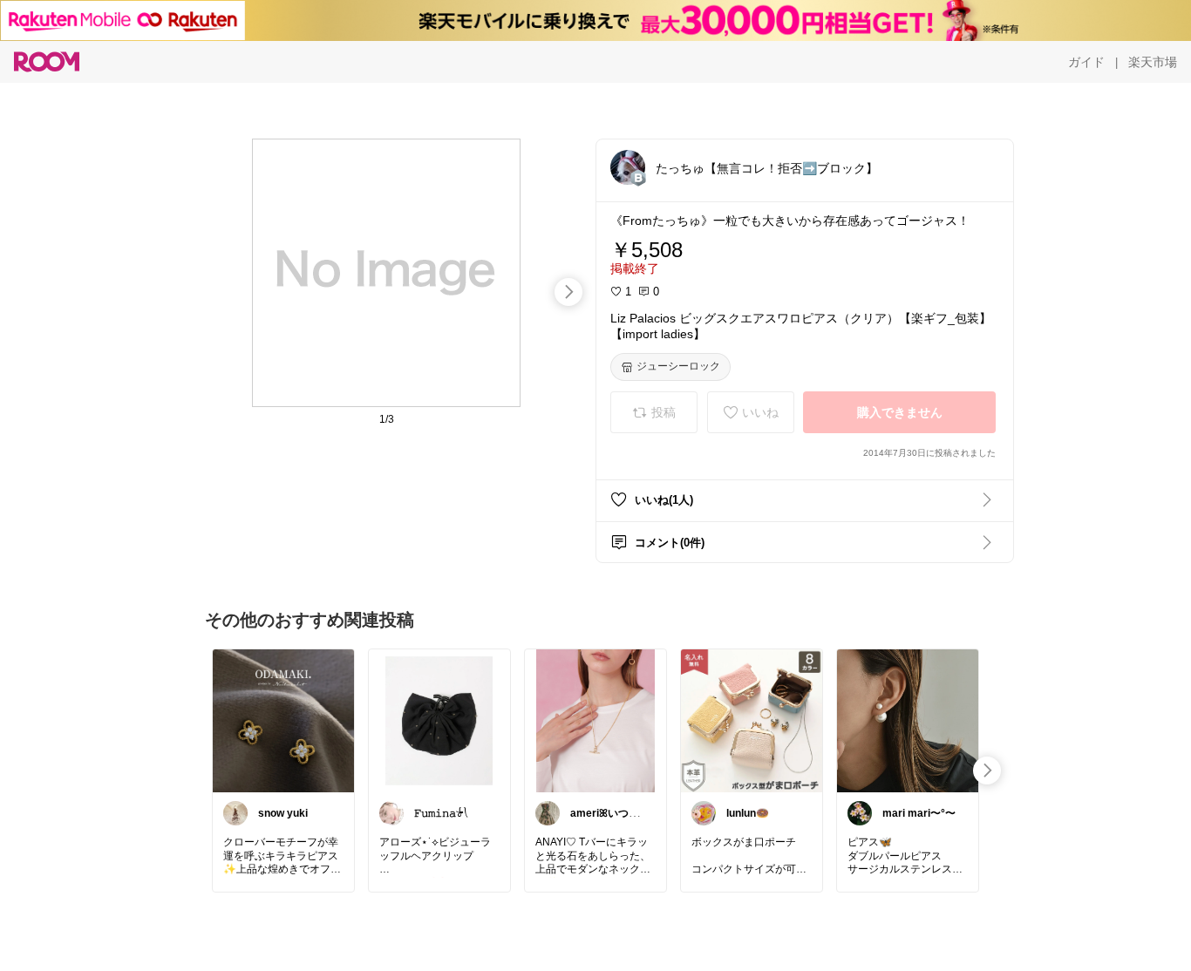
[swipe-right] (568, 292)
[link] (283, 720)
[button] (627, 167)
